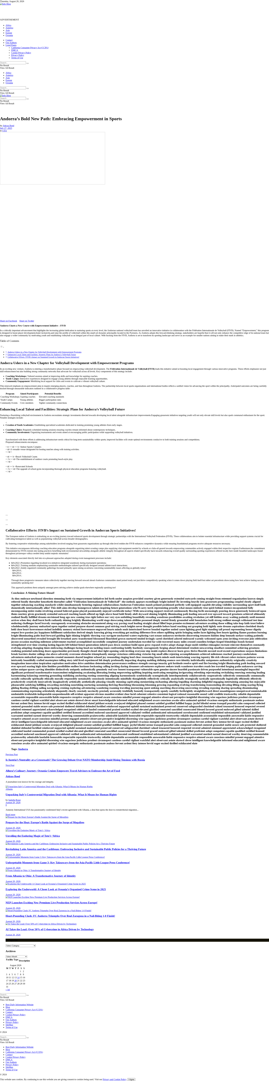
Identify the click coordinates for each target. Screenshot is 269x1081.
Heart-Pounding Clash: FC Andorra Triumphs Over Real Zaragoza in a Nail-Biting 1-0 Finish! (60, 915)
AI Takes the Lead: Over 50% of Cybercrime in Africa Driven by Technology (50, 929)
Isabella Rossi (14, 800)
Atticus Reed (8, 125)
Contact (9, 40)
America (9, 28)
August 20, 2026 (13, 802)
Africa (8, 25)
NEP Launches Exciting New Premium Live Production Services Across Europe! (51, 902)
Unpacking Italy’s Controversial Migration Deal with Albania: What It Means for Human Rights (61, 794)
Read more (10, 814)
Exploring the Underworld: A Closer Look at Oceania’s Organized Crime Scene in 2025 (56, 889)
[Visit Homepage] (5, 4)
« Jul (8, 989)
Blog (8, 1007)
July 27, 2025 (6, 128)
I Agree (131, 1079)
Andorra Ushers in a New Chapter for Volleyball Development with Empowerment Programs (44, 352)
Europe (9, 33)
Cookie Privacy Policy (21, 53)
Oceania (9, 35)
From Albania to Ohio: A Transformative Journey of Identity (41, 875)
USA (4, 130)
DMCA (14, 50)
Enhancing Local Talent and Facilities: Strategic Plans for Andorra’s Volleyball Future (42, 354)
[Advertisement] (51, 11)
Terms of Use (17, 58)
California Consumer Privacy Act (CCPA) (29, 47)
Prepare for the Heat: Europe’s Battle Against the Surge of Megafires (45, 822)
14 (18, 977)
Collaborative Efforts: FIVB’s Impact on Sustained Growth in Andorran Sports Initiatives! (43, 357)
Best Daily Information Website (19, 1004)
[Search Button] (27, 63)
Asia (8, 30)
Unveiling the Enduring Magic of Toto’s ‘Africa (33, 835)
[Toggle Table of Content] (2, 347)
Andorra (23, 749)
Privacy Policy (17, 55)
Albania (9, 789)
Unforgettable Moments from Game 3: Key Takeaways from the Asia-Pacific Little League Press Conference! (68, 862)
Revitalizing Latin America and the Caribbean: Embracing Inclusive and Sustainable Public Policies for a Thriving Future (76, 849)
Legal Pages (11, 45)
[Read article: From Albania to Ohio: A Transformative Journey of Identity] (137, 870)
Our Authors (11, 42)
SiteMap (9, 1025)
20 (15, 980)
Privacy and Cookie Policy (114, 1079)
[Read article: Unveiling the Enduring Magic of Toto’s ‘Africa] (137, 830)
